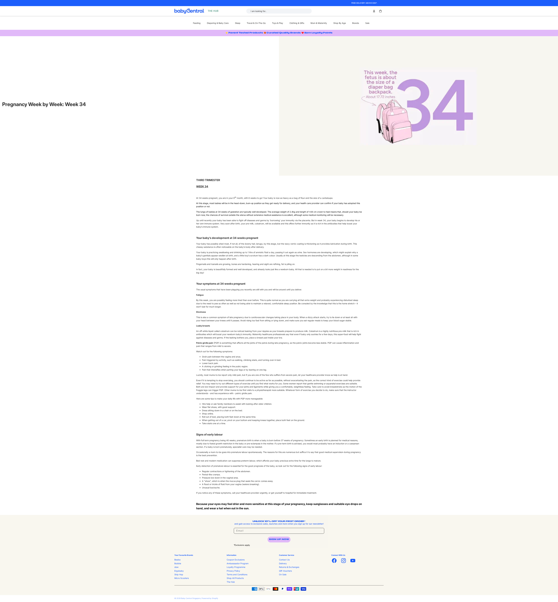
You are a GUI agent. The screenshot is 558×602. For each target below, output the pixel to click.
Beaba (177, 559)
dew (176, 567)
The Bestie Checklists (218, 14)
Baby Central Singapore (191, 598)
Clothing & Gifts (296, 23)
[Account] (374, 11)
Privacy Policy (233, 570)
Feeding (197, 23)
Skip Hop (178, 574)
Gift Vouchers (285, 570)
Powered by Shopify (210, 598)
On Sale (282, 574)
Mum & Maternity (319, 23)
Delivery (283, 563)
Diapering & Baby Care (218, 23)
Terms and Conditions (237, 574)
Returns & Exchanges (289, 567)
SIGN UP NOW (279, 539)
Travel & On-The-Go (256, 23)
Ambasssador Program (237, 563)
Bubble (177, 563)
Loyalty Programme (236, 567)
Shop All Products (235, 578)
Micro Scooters (181, 578)
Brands (355, 23)
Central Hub (214, 11)
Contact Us (284, 559)
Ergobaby (179, 570)
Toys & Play (277, 23)
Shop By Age (339, 23)
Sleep (237, 23)
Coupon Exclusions (236, 559)
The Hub (231, 581)
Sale (367, 23)
